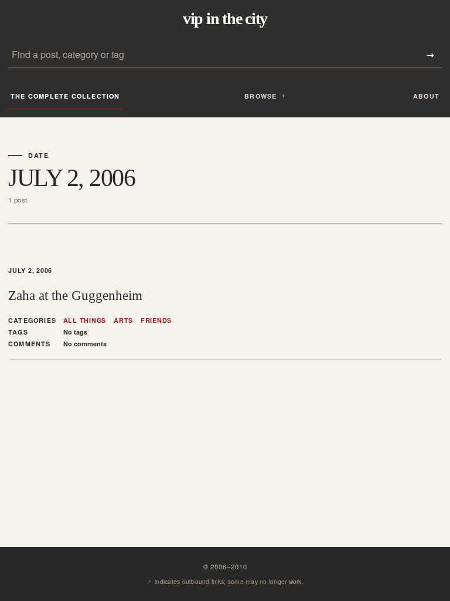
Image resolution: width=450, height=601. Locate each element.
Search (430, 54)
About (426, 96)
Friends (156, 320)
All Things (85, 320)
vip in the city (225, 19)
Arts (123, 320)
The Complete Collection (65, 96)
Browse (260, 96)
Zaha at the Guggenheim (75, 295)
